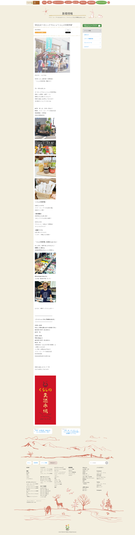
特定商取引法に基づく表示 (31, 502)
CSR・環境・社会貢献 (87, 476)
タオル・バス (57, 479)
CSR (27, 474)
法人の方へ (85, 488)
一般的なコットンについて (31, 496)
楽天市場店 (99, 475)
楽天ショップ (99, 486)
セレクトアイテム (58, 482)
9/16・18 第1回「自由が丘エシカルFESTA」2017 (42, 431)
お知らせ (86, 34)
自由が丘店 (99, 474)
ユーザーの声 (43, 496)
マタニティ (56, 476)
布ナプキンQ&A (43, 495)
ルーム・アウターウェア (59, 473)
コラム (27, 475)
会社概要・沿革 (86, 469)
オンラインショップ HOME (60, 469)
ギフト (55, 485)
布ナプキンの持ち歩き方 (45, 490)
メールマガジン (29, 478)
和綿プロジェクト (100, 478)
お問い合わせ (91, 2)
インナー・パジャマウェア (59, 472)
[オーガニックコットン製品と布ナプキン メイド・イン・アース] (33, 2)
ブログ (27, 477)
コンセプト (68, 2)
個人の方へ (85, 490)
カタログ (86, 46)
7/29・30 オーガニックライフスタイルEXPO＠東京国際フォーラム (71, 432)
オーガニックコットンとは (58, 2)
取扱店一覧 (85, 473)
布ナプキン (75, 2)
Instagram (99, 490)
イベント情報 (71, 469)
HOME (27, 467)
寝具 (55, 478)
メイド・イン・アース (101, 472)
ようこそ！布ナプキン (101, 477)
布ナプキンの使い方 (44, 489)
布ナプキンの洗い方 (44, 492)
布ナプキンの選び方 (44, 493)
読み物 (27, 472)
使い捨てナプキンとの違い (45, 480)
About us (83, 2)
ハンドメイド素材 (58, 484)
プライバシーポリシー (30, 500)
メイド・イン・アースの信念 (46, 469)
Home (44, 2)
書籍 (55, 487)
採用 (83, 481)
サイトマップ (38, 500)
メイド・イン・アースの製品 (46, 473)
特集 (49, 2)
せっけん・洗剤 (57, 481)
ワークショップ (86, 475)
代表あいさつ (85, 470)
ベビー (55, 475)
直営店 (84, 472)
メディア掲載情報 (88, 38)
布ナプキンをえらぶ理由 (45, 478)
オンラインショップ (101, 2)
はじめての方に (43, 487)
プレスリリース (88, 42)
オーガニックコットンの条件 (32, 486)
